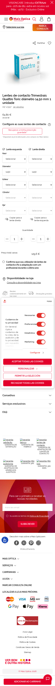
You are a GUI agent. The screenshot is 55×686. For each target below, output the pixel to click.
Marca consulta (42, 27)
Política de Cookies (28, 642)
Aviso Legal (27, 632)
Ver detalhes (18, 107)
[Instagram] (38, 543)
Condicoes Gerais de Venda (27, 647)
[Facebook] (16, 543)
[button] (34, 19)
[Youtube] (24, 543)
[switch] (41, 324)
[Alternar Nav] (5, 19)
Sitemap (27, 652)
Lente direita (38, 149)
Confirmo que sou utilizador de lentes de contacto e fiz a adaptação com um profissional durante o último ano (26, 265)
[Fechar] (52, 2)
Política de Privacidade (39, 516)
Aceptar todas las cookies (27, 361)
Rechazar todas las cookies (27, 383)
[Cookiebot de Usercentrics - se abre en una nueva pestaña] (39, 301)
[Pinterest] (31, 543)
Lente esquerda (14, 149)
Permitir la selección (27, 376)
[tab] (27, 395)
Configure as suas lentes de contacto (24, 124)
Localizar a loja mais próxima (19, 592)
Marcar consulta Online (17, 585)
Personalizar (26, 368)
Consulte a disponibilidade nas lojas (24, 282)
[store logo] (19, 19)
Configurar (35, 353)
